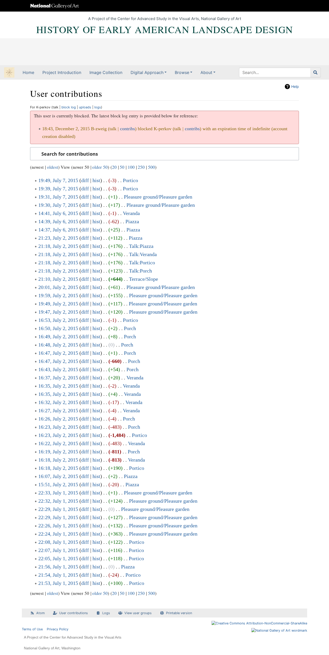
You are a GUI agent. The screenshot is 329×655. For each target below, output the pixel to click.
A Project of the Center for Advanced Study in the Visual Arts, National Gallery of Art (164, 18)
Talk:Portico (142, 262)
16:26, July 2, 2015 (58, 419)
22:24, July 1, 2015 (58, 534)
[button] (164, 154)
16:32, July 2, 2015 (58, 402)
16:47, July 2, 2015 (58, 353)
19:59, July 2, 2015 (58, 295)
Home (28, 72)
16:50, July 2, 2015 (58, 328)
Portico (130, 180)
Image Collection (105, 72)
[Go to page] (315, 72)
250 (141, 167)
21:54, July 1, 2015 (58, 575)
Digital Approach (147, 72)
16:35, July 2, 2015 (58, 386)
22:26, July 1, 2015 (58, 525)
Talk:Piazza (141, 246)
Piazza (132, 221)
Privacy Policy (57, 629)
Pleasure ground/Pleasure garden (158, 197)
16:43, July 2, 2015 (58, 369)
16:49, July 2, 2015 (58, 336)
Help (295, 86)
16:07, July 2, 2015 (58, 476)
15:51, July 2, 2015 (58, 484)
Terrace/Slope (143, 279)
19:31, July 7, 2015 (58, 197)
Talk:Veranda (143, 254)
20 (114, 167)
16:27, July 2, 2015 (58, 410)
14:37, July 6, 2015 (58, 229)
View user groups (138, 613)
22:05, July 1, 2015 (58, 558)
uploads (85, 107)
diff (85, 180)
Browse (182, 72)
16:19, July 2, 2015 (58, 451)
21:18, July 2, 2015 (58, 246)
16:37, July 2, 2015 (58, 377)
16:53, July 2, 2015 (58, 320)
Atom (40, 613)
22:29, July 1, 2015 (58, 509)
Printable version (179, 613)
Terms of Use (32, 629)
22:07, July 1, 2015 (58, 550)
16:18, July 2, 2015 (58, 460)
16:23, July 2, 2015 (58, 427)
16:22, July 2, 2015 (58, 443)
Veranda (131, 213)
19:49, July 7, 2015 (58, 180)
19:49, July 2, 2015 (58, 303)
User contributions (73, 613)
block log (68, 107)
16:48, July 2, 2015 (58, 345)
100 (131, 167)
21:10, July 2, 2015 (58, 279)
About (206, 72)
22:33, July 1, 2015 (58, 492)
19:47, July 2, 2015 (58, 312)
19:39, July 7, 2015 (58, 188)
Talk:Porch (140, 271)
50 (122, 167)
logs (97, 107)
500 (151, 167)
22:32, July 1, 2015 (58, 501)
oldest (52, 167)
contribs (127, 128)
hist (96, 180)
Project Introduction (61, 72)
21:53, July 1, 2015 (58, 583)
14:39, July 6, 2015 (58, 221)
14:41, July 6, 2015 (58, 213)
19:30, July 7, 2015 (58, 205)
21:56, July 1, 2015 (58, 566)
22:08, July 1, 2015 (58, 542)
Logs (106, 613)
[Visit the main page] (9, 73)
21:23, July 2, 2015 (58, 238)
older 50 (100, 167)
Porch (130, 328)
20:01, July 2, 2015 (58, 287)
